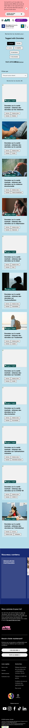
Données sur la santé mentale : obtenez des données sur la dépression (14, 221)
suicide (14, 153)
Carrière (4, 670)
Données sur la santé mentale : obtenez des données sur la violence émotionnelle (13, 183)
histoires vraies (15, 113)
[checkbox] (11, 43)
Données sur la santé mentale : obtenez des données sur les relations (13, 107)
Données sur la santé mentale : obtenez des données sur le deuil (12, 259)
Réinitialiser (20, 62)
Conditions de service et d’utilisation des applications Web (21, 683)
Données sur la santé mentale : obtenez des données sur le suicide (12, 145)
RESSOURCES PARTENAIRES (9, 562)
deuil (14, 267)
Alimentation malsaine (17, 459)
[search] (13, 20)
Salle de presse (5, 673)
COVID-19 (14, 497)
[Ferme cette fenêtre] (26, 9)
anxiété (14, 381)
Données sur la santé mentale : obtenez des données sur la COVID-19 (14, 489)
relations (14, 115)
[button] (21, 20)
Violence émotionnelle (17, 192)
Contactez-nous (6, 676)
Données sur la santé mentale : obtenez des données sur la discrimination (12, 411)
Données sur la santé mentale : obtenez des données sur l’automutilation (12, 297)
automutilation (15, 306)
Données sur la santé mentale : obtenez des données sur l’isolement (13, 335)
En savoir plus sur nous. (13, 620)
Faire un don (5, 667)
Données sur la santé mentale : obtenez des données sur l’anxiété (12, 373)
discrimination (15, 420)
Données (8, 115)
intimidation (17, 534)
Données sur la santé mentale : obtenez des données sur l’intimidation (14, 526)
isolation (14, 343)
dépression (14, 229)
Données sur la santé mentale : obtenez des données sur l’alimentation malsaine (14, 450)
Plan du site (18, 688)
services (8, 113)
